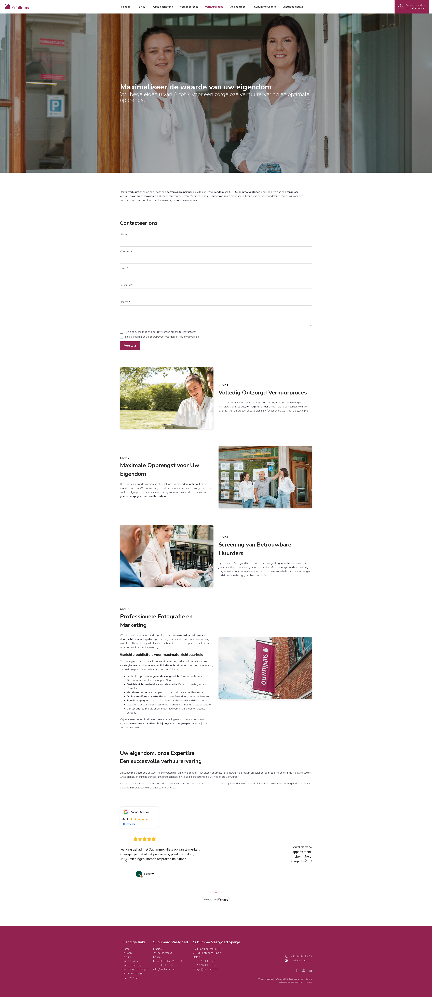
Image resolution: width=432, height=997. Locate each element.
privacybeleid (191, 337)
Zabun (301, 979)
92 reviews (129, 824)
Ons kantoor (237, 7)
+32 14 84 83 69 (163, 965)
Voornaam (127, 251)
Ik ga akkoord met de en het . (162, 337)
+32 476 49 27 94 (204, 965)
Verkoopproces (189, 7)
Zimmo (309, 979)
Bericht (125, 302)
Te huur (141, 7)
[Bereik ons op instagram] (305, 970)
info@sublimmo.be (164, 969)
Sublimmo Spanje (265, 7)
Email (124, 268)
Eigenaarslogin (131, 977)
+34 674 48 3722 (204, 961)
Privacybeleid (306, 982)
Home (126, 949)
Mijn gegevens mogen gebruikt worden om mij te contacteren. (161, 332)
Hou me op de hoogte (135, 969)
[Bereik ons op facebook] (298, 970)
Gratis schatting (163, 7)
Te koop (125, 7)
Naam (124, 234)
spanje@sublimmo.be (205, 969)
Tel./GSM (126, 285)
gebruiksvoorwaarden (162, 337)
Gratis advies (130, 961)
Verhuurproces (214, 7)
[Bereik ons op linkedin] (310, 970)
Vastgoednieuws (292, 7)
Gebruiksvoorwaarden (289, 982)
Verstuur (130, 346)
